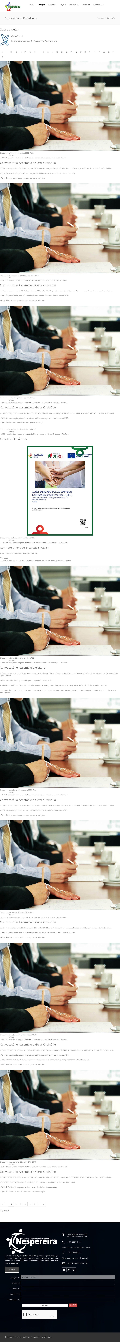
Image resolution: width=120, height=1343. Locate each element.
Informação (74, 5)
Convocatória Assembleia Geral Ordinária (28, 163)
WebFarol (17, 36)
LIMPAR (73, 1305)
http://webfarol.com (49, 41)
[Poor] (2, 156)
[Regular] (4, 156)
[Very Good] (7, 156)
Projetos (63, 5)
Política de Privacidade (31, 1337)
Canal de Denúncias (13, 439)
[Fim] (43, 1204)
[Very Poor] (1, 156)
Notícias (28, 158)
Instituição (41, 5)
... (29, 1204)
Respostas (52, 5)
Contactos (86, 5)
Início (32, 5)
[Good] (6, 156)
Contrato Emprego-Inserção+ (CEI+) (24, 547)
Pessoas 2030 (98, 5)
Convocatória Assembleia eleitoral (23, 667)
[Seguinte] (39, 1204)
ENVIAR (45, 1305)
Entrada (101, 18)
